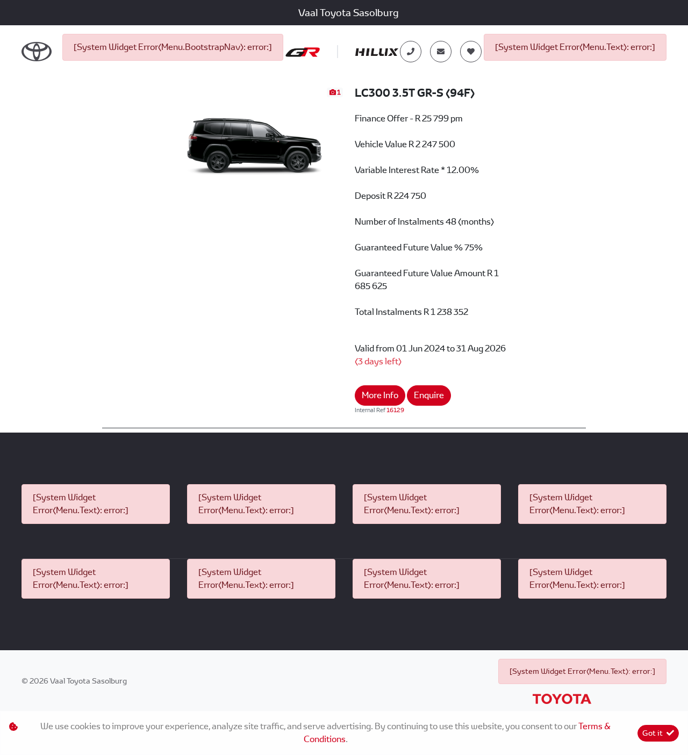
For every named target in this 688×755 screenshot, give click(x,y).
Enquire (429, 395)
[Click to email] (441, 51)
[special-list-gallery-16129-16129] (254, 136)
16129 (395, 410)
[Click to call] (410, 51)
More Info (380, 395)
